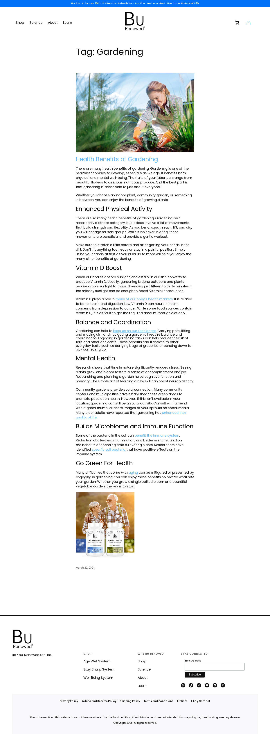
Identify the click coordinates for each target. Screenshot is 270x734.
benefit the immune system (157, 435)
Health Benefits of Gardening (117, 159)
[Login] (248, 22)
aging (133, 472)
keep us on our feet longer (134, 330)
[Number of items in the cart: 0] (237, 22)
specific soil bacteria (108, 449)
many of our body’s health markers (144, 299)
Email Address (193, 660)
